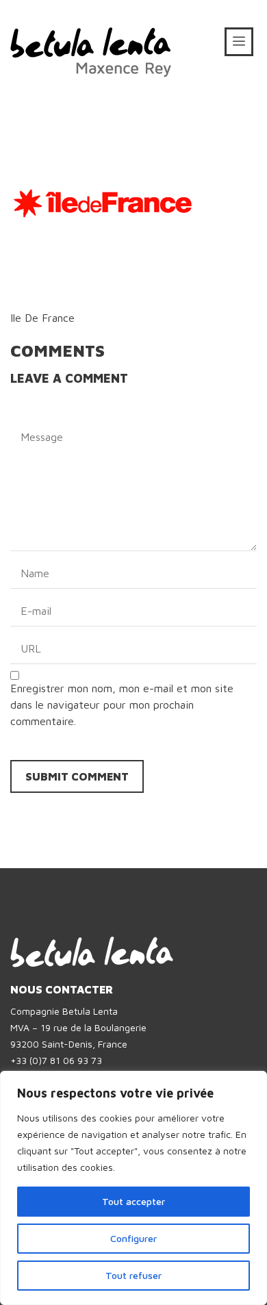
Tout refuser (133, 1275)
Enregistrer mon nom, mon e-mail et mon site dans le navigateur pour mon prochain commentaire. (121, 704)
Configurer (133, 1238)
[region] (133, 1188)
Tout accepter (133, 1201)
